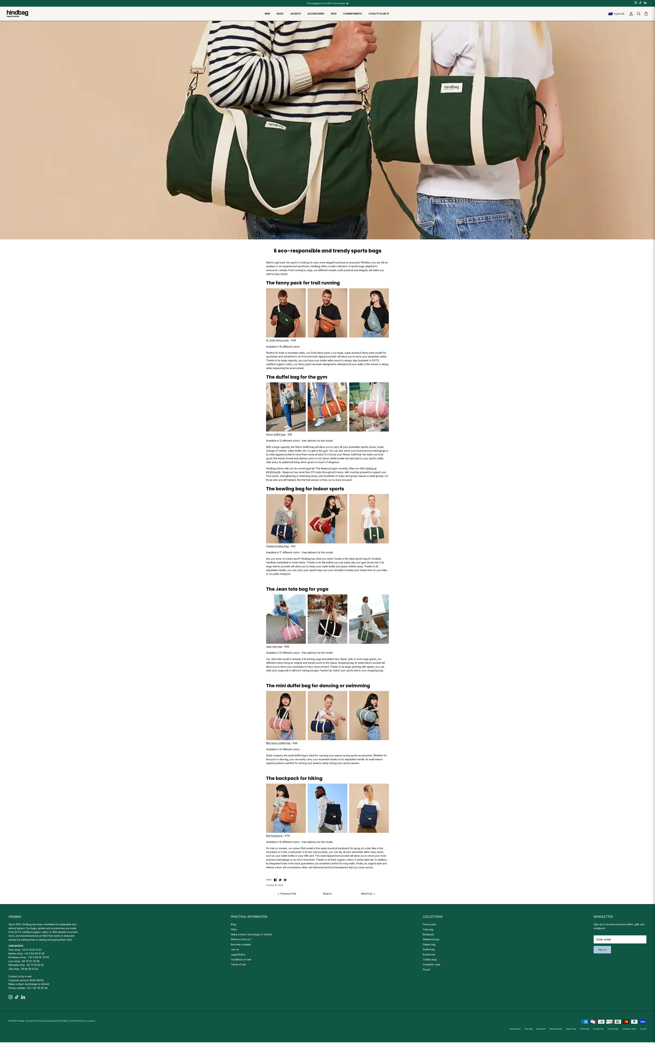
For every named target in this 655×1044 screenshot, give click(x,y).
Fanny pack (429, 924)
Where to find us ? (241, 939)
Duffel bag (429, 949)
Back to (327, 893)
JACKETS (295, 13)
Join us (235, 949)
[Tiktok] (640, 2)
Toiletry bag (429, 959)
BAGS (280, 13)
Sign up (602, 949)
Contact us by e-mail (20, 976)
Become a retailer (241, 944)
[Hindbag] (17, 13)
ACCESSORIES (316, 13)
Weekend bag (431, 939)
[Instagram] (635, 2)
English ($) (619, 13)
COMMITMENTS (352, 13)
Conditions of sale (241, 959)
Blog (233, 924)
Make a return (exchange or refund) (29, 984)
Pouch (426, 969)
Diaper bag (429, 944)
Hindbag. (20, 1021)
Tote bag (428, 929)
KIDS (334, 13)
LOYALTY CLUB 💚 (379, 13)
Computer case (431, 964)
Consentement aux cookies (82, 1021)
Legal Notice (238, 954)
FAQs (234, 929)
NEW (267, 13)
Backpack (428, 934)
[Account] (630, 14)
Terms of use (238, 964)
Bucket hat (429, 954)
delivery (316, 3)
